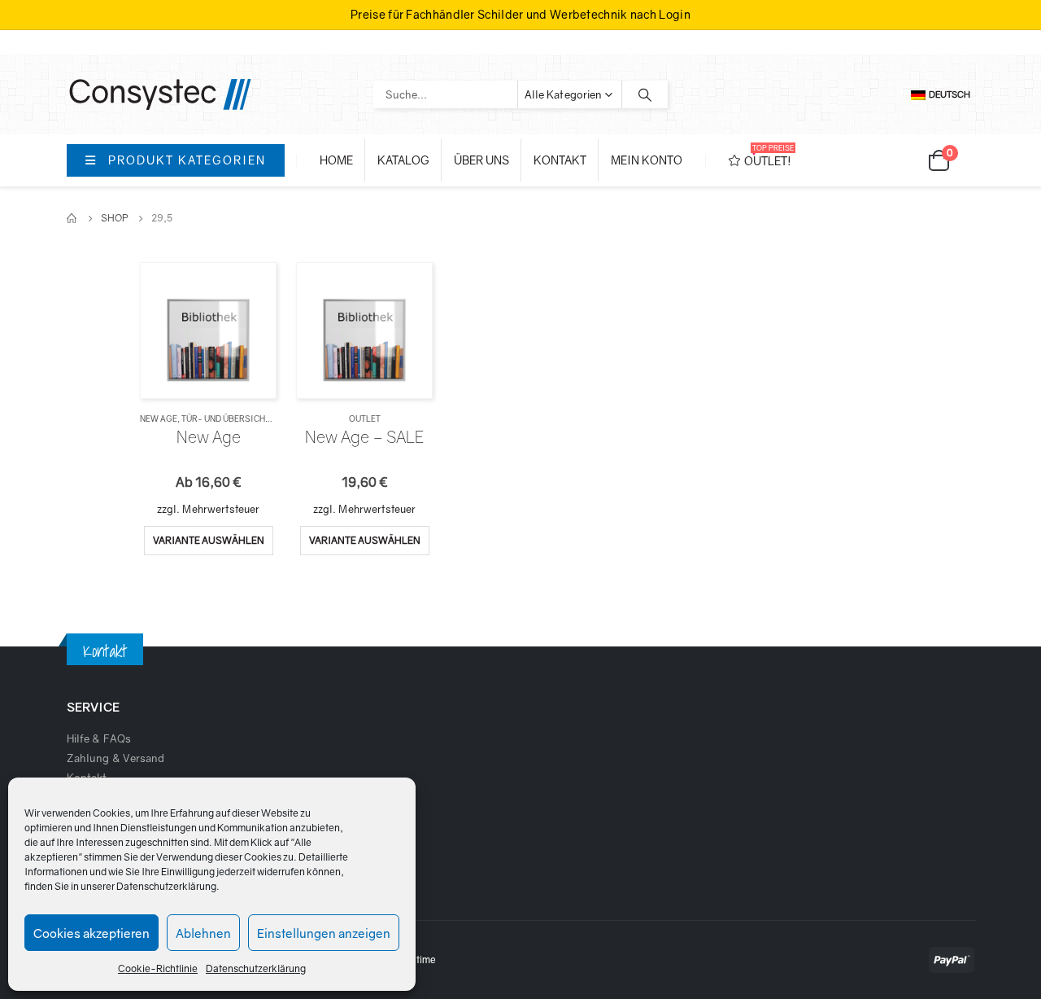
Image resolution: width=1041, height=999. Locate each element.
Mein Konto (646, 160)
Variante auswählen (208, 540)
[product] (207, 330)
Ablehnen (203, 933)
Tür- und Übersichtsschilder (249, 418)
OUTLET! (769, 155)
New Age (158, 418)
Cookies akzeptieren (91, 933)
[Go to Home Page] (72, 218)
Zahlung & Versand (115, 758)
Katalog (403, 160)
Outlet (365, 418)
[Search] (645, 94)
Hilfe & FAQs (99, 738)
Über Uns (481, 160)
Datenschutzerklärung (166, 886)
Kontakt (560, 160)
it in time (418, 960)
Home (336, 160)
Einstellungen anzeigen (323, 933)
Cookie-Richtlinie (158, 968)
